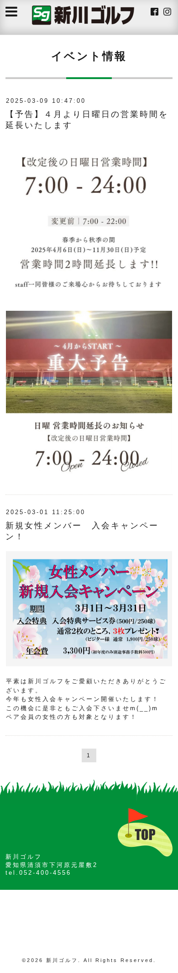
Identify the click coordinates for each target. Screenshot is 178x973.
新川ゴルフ (62, 960)
